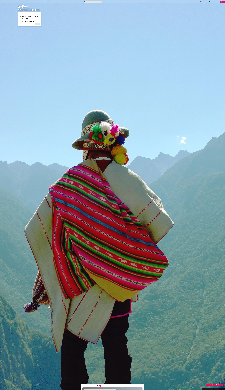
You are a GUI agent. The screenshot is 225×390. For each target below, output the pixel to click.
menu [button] (2, 1)
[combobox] (30, 21)
